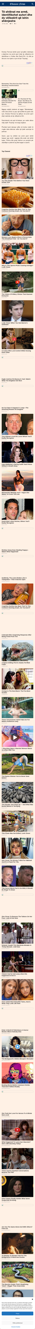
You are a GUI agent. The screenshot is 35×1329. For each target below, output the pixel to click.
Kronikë (9, 8)
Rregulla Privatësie (15, 1326)
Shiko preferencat (17, 1323)
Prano (17, 1313)
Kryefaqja (4, 8)
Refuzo (18, 1318)
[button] (32, 1299)
